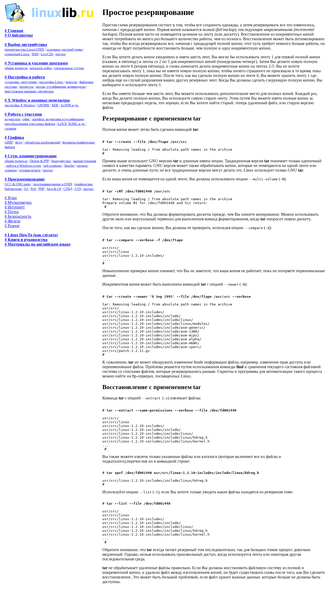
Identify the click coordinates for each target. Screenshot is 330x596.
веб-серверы (53, 165)
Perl (33, 189)
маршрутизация (84, 161)
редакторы (12, 119)
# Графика (14, 137)
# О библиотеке (19, 35)
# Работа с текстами (23, 114)
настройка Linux (51, 82)
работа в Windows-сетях (23, 165)
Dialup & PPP (39, 161)
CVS (78, 189)
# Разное (12, 225)
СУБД (67, 189)
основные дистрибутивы (64, 49)
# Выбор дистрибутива (26, 44)
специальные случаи (69, 68)
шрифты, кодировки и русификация (58, 119)
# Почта (12, 212)
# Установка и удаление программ (36, 63)
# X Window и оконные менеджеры (37, 100)
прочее (60, 54)
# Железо (12, 221)
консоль (71, 82)
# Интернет (15, 207)
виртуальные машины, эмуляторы (29, 91)
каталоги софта (41, 68)
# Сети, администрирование (31, 156)
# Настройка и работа (25, 77)
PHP (41, 189)
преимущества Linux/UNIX (24, 49)
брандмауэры (61, 161)
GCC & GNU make (18, 184)
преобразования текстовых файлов (30, 124)
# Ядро (11, 198)
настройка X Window (20, 105)
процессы (26, 86)
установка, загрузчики (21, 82)
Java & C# (54, 189)
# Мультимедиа (18, 202)
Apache (69, 165)
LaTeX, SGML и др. (71, 124)
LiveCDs (47, 54)
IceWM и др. (70, 105)
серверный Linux (17, 54)
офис (26, 119)
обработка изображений (42, 142)
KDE (55, 105)
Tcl (26, 189)
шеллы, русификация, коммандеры (61, 86)
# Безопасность (18, 216)
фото (18, 142)
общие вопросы (16, 68)
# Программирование (25, 179)
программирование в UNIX (52, 184)
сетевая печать (29, 170)
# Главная (14, 30)
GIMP (9, 142)
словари (10, 128)
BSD (35, 54)
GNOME (43, 105)
